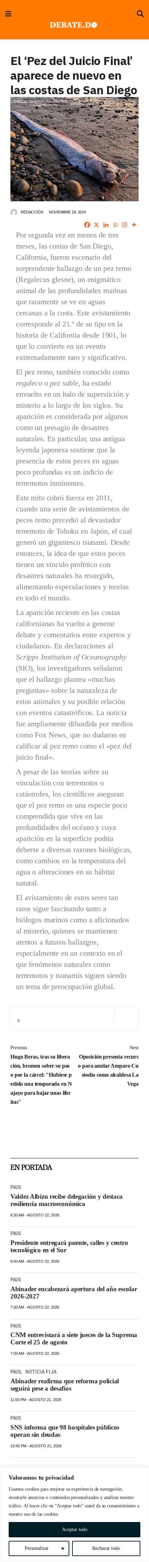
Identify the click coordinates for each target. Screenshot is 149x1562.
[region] (74, 1514)
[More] (134, 225)
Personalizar (37, 1548)
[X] (96, 225)
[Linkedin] (106, 225)
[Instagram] (125, 225)
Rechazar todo (106, 1548)
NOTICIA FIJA (40, 1372)
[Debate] (73, 25)
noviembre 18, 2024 (67, 212)
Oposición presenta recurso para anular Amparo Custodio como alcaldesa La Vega (108, 1066)
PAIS (15, 1187)
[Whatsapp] (115, 225)
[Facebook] (87, 225)
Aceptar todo (74, 1529)
